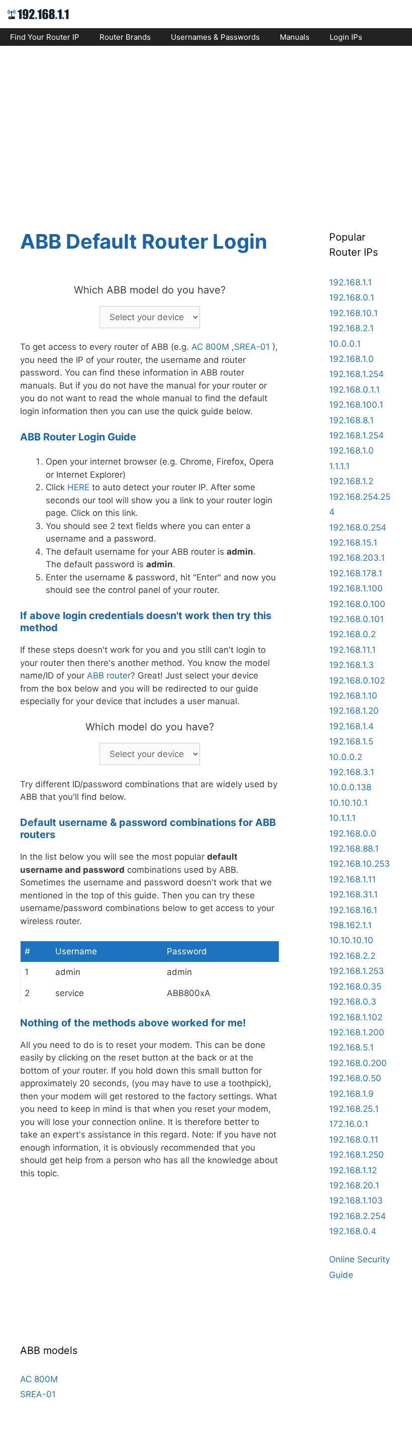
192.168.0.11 (353, 1140)
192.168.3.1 (351, 772)
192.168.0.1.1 (354, 390)
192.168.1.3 (351, 665)
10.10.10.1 (348, 803)
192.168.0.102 (357, 680)
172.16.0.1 (348, 1124)
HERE (78, 487)
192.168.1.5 (351, 741)
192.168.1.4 (351, 726)
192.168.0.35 (355, 987)
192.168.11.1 (352, 650)
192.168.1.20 (354, 711)
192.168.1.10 (353, 696)
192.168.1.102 (355, 1017)
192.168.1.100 (356, 588)
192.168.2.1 (351, 328)
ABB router (109, 675)
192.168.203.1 (357, 558)
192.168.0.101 (356, 619)
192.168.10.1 (353, 313)
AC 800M (210, 347)
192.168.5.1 (351, 1047)
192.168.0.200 (358, 1063)
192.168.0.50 (355, 1078)
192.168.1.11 (352, 879)
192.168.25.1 (354, 1109)
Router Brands (125, 37)
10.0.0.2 (345, 757)
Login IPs (346, 37)
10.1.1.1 (342, 818)
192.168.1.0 (351, 359)
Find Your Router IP (44, 37)
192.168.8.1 (351, 420)
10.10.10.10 (351, 940)
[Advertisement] (206, 128)
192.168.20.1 (354, 1185)
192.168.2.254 (357, 1216)
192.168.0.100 (357, 604)
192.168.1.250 (356, 1155)
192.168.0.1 (351, 297)
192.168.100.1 (356, 405)
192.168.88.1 (354, 849)
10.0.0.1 (345, 344)
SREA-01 (252, 347)
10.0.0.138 (350, 787)
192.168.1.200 (356, 1032)
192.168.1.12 (353, 1170)
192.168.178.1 (355, 573)
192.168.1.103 (356, 1200)
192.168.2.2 (352, 956)
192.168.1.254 (356, 374)
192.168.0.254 (357, 527)
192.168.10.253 (359, 864)
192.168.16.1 (353, 910)
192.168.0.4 (352, 1231)
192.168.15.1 (353, 543)
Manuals (295, 37)
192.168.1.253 (356, 971)
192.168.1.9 (351, 1094)
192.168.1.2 (351, 481)
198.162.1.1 (350, 925)
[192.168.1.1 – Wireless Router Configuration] (38, 14)
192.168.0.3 (352, 1002)
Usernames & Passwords (215, 37)
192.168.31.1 (353, 894)
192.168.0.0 (352, 833)
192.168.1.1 (350, 282)
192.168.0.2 (352, 634)
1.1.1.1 (339, 466)
